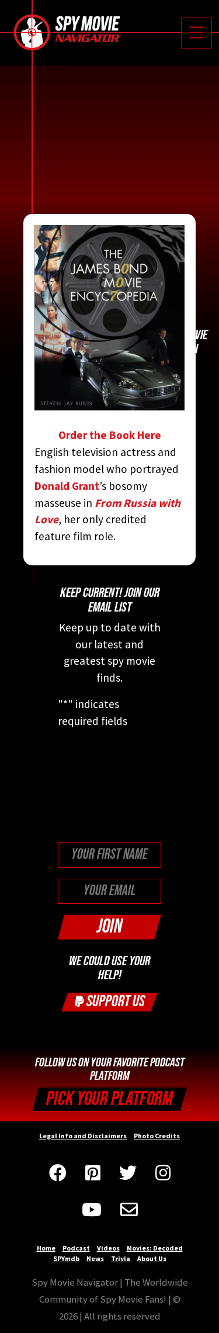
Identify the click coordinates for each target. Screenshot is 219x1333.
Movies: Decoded (155, 1248)
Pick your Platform (109, 1098)
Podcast (76, 1248)
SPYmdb (66, 1258)
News (95, 1258)
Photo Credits (157, 1135)
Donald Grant (66, 486)
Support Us (114, 1001)
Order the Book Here (109, 435)
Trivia (120, 1258)
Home (46, 1248)
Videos (108, 1248)
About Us (151, 1258)
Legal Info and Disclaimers (83, 1135)
